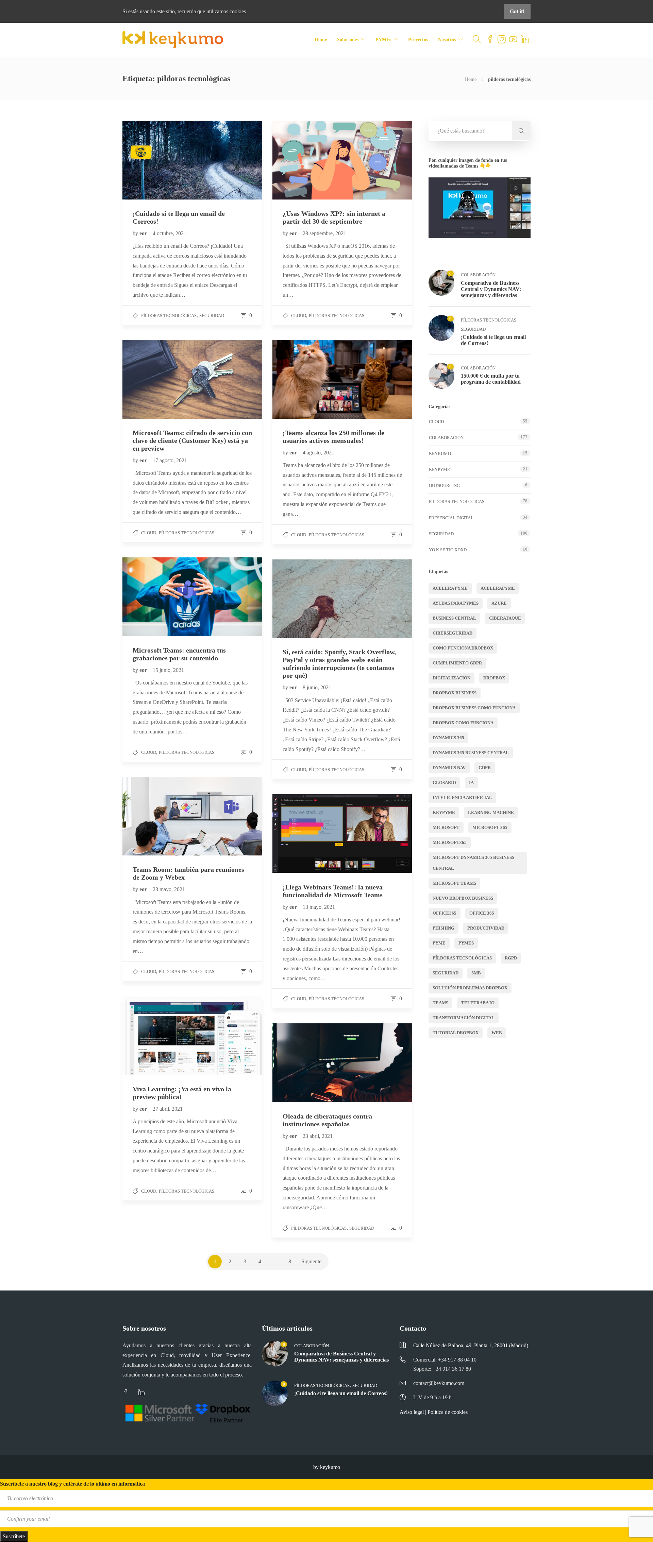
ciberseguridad (452, 633)
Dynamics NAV (449, 767)
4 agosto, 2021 (318, 452)
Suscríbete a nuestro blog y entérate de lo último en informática (72, 1484)
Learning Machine (491, 812)
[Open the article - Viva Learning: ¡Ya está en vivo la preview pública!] (157, 1035)
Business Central (454, 618)
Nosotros (447, 39)
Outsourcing (444, 485)
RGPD (511, 957)
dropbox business (454, 692)
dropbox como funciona (463, 722)
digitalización (451, 677)
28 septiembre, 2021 (324, 233)
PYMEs (383, 39)
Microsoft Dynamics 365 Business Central (473, 863)
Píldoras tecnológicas (169, 315)
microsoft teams (454, 883)
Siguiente (311, 1261)
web (496, 1032)
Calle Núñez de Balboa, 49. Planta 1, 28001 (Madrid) (470, 1345)
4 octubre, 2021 (169, 233)
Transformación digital (464, 1017)
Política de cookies (448, 1412)
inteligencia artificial (462, 797)
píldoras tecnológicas (462, 957)
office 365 (481, 913)
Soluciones (347, 39)
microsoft (446, 827)
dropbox (494, 677)
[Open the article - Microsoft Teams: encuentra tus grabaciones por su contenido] (157, 596)
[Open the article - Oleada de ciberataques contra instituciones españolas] (307, 1062)
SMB (476, 972)
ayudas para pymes (456, 603)
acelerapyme (498, 588)
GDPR (485, 767)
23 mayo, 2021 (169, 889)
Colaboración (478, 274)
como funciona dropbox (463, 648)
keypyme (444, 812)
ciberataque (505, 618)
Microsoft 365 (489, 827)
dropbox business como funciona (474, 707)
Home (321, 39)
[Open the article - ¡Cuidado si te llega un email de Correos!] (157, 160)
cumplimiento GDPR (457, 662)
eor (143, 233)
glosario (444, 782)
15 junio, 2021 (168, 670)
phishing (443, 928)
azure (499, 603)
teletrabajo (478, 1002)
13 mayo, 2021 (319, 907)
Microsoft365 (450, 842)
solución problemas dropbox (470, 987)
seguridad (445, 972)
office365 (444, 913)
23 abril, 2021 (318, 1136)
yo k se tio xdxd (448, 549)
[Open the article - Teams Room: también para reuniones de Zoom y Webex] (157, 816)
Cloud (298, 315)
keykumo (440, 453)
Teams (440, 1002)
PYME (439, 943)
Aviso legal (412, 1412)
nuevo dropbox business (463, 898)
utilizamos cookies (226, 11)
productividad (485, 928)
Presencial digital (451, 517)
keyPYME (439, 469)
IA (471, 782)
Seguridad (211, 315)
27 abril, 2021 (168, 1109)
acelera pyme (450, 588)
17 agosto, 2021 (170, 460)
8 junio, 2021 (317, 687)
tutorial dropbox (456, 1032)
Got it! (517, 11)
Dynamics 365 (448, 737)
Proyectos (418, 39)
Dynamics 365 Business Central (471, 752)
